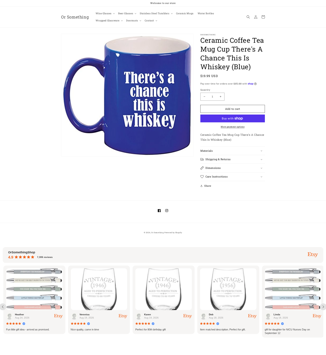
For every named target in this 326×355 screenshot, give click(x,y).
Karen (146, 314)
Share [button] (207, 185)
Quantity (205, 89)
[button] (105, 13)
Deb (210, 314)
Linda (276, 314)
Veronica (84, 314)
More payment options (232, 126)
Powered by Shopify (173, 232)
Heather (18, 314)
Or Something (157, 232)
